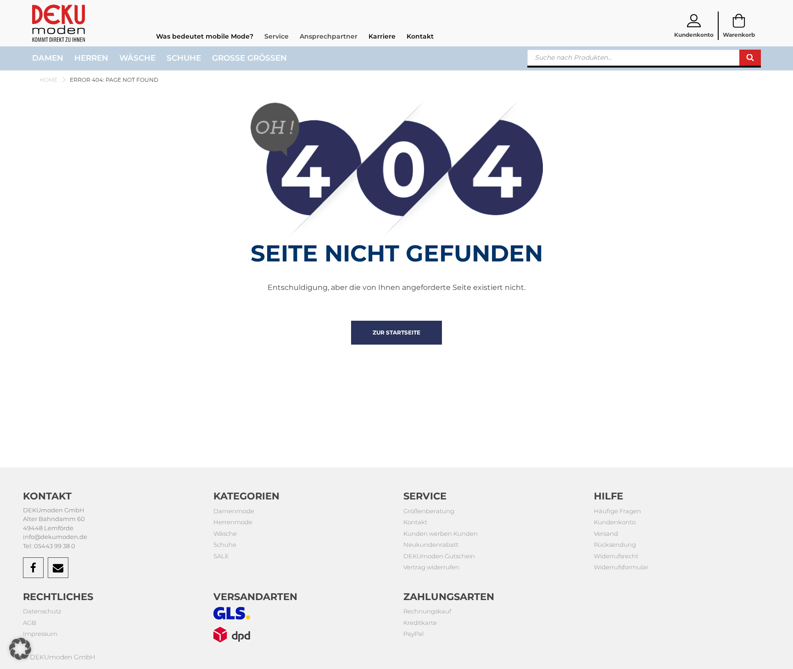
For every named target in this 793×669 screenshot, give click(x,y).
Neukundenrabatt (430, 544)
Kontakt (420, 36)
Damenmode (233, 511)
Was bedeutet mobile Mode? (204, 36)
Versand (606, 533)
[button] (20, 649)
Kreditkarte (420, 622)
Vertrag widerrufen (431, 567)
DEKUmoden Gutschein (439, 556)
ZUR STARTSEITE (396, 332)
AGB (29, 622)
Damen (47, 57)
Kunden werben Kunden (440, 533)
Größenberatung (428, 511)
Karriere (382, 36)
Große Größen (249, 57)
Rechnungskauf (427, 611)
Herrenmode (232, 522)
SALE (221, 556)
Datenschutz (42, 611)
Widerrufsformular (621, 567)
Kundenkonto (615, 522)
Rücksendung (615, 544)
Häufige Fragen (617, 511)
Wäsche (137, 57)
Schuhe (184, 57)
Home (48, 79)
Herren (91, 57)
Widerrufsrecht (616, 556)
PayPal (413, 633)
